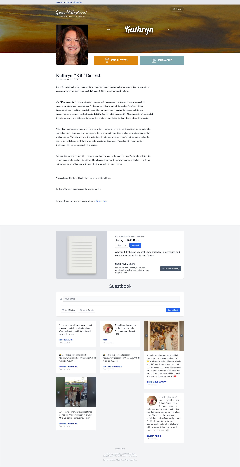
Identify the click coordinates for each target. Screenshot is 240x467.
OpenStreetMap (122, 460)
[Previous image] (58, 392)
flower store (101, 200)
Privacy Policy (113, 456)
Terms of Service (127, 456)
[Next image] (93, 392)
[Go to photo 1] (73, 405)
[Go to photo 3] (76, 405)
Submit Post (173, 310)
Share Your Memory (170, 268)
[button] (76, 392)
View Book (121, 245)
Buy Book (135, 245)
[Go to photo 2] (74, 405)
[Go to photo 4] (77, 405)
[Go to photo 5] (79, 405)
